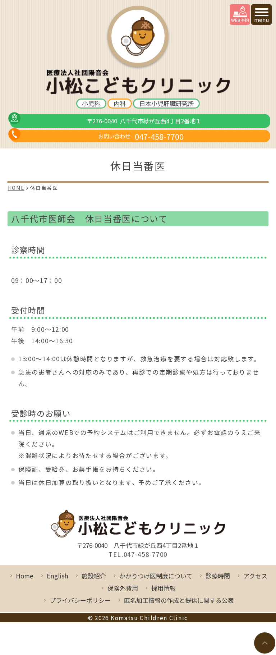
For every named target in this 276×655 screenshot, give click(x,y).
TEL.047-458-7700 (138, 554)
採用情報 (163, 587)
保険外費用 (122, 587)
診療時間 (218, 575)
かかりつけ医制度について (155, 575)
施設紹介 (94, 575)
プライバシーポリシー (80, 600)
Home (24, 575)
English (57, 575)
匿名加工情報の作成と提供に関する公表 (179, 600)
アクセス (255, 575)
